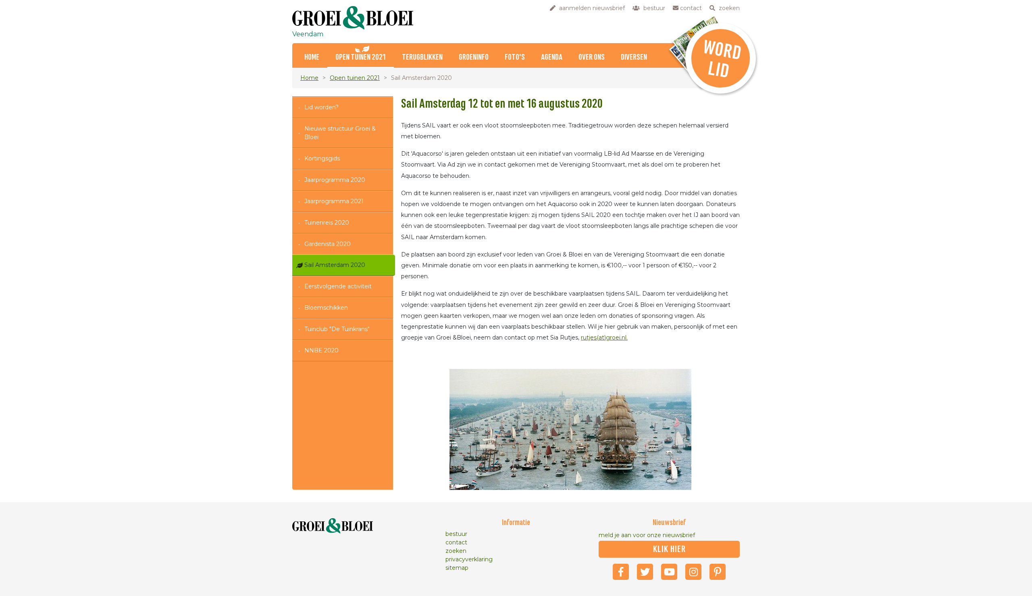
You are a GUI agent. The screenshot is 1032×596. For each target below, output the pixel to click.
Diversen (634, 57)
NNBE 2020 (321, 350)
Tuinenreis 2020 (326, 222)
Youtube (669, 572)
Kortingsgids (322, 158)
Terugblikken (422, 57)
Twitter (645, 572)
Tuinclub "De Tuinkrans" (337, 329)
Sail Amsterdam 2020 (334, 265)
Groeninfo (474, 57)
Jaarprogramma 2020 (334, 179)
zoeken (455, 550)
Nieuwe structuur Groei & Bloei (340, 133)
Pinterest (718, 572)
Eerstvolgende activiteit (338, 286)
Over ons (591, 57)
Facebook (621, 572)
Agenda (551, 57)
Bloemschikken (326, 307)
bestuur (456, 534)
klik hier (669, 549)
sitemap (456, 567)
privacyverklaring (469, 559)
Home (311, 57)
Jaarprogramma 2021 (334, 201)
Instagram (693, 572)
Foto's (515, 57)
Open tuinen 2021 (360, 57)
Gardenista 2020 (327, 244)
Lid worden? (321, 107)
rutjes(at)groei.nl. (604, 337)
